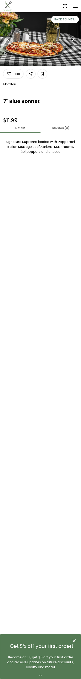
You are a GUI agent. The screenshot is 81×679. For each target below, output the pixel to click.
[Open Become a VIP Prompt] (40, 675)
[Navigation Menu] (75, 6)
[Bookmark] (42, 73)
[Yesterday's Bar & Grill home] (21, 6)
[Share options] (30, 73)
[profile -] (65, 6)
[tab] (20, 128)
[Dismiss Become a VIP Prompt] (74, 641)
